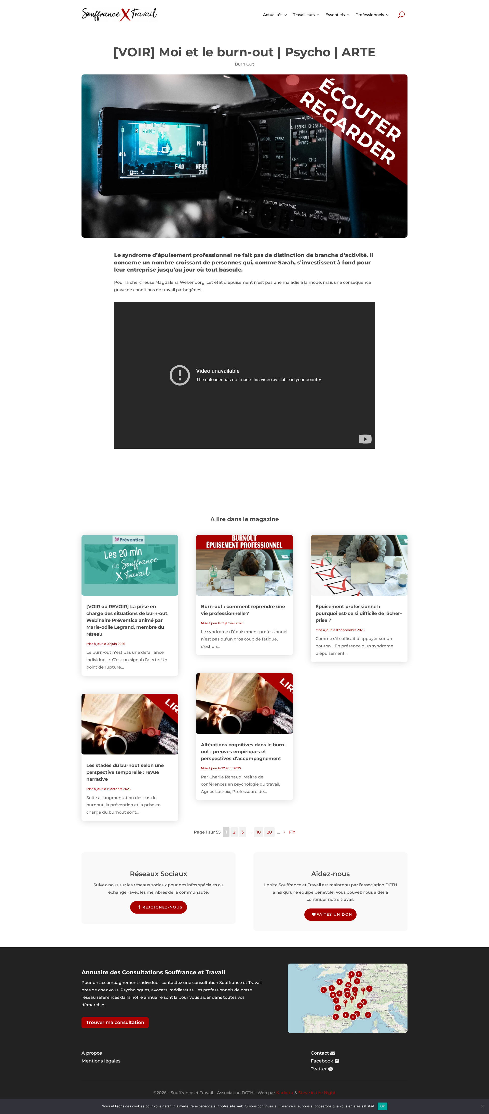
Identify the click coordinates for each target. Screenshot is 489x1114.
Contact (320, 1053)
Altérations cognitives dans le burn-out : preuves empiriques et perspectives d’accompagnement (243, 751)
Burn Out (244, 64)
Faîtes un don (334, 914)
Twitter (319, 1069)
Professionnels (370, 14)
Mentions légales (101, 1061)
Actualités (272, 14)
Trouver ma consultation (115, 1022)
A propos (92, 1053)
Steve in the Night (317, 1092)
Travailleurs (304, 14)
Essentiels (335, 14)
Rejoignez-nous (162, 907)
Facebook (322, 1061)
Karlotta (284, 1092)
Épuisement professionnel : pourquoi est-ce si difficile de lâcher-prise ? (359, 613)
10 (258, 832)
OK (382, 1106)
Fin (292, 832)
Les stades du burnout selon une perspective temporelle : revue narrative (125, 772)
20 (269, 832)
